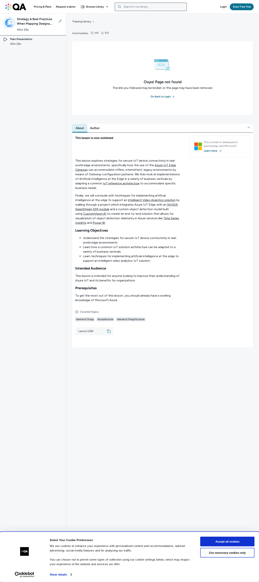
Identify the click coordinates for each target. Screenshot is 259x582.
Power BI (99, 223)
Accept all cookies (227, 541)
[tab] (80, 128)
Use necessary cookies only (227, 552)
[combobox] (151, 7)
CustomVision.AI (94, 213)
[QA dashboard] (16, 7)
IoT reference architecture (121, 183)
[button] (42, 6)
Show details (58, 574)
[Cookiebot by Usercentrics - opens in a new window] (24, 574)
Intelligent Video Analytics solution (152, 200)
